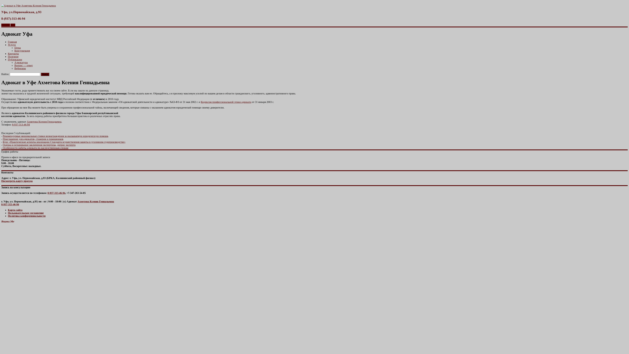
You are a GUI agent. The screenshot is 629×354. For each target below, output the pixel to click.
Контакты (13, 53)
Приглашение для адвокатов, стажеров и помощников (33, 139)
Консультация (22, 50)
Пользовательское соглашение (26, 213)
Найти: (5, 74)
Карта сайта (15, 210)
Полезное (13, 56)
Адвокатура (21, 62)
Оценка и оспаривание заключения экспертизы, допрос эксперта (39, 145)
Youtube (5, 25)
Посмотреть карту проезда (17, 181)
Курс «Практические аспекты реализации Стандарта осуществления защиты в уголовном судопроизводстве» (64, 142)
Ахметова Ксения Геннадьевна (44, 121)
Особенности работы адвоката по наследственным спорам (35, 148)
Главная (12, 41)
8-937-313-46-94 (21, 124)
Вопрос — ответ (23, 65)
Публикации (15, 59)
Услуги (12, 44)
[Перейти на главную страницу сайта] (28, 5)
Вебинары (20, 68)
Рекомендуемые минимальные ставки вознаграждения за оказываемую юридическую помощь (55, 136)
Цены (17, 47)
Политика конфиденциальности (27, 216)
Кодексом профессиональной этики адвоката (226, 102)
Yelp (12, 25)
